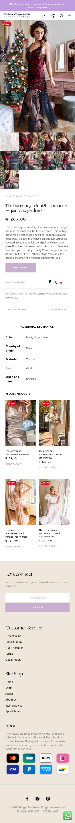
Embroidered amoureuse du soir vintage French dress (16, 533)
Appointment (13, 711)
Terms (9, 653)
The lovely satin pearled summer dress (17, 452)
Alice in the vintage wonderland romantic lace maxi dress (50, 533)
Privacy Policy (50, 811)
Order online (13, 635)
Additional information (37, 327)
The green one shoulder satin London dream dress (50, 454)
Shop (8, 687)
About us (11, 699)
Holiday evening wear (39, 294)
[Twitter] (57, 282)
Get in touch (13, 659)
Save (7, 24)
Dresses (18, 196)
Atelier (9, 693)
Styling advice (13, 705)
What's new (11, 298)
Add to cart (13, 464)
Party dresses (32, 196)
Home (8, 196)
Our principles (14, 647)
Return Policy (13, 641)
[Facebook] (51, 282)
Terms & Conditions (28, 811)
